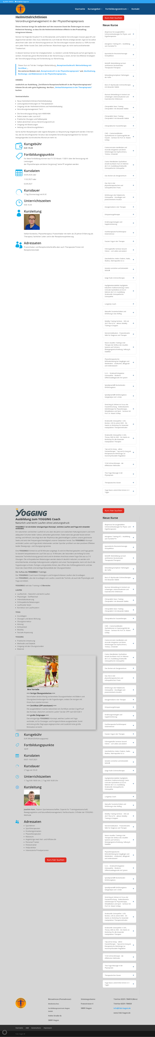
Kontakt (135, 9)
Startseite (80, 9)
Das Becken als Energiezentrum (115, 176)
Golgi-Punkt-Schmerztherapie (115, 278)
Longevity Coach (110, 304)
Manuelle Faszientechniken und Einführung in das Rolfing (115, 312)
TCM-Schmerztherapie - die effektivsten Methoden (114, 464)
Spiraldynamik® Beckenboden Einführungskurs (115, 386)
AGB (27, 1028)
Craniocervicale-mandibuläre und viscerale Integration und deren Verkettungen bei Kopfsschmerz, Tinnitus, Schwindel (116, 150)
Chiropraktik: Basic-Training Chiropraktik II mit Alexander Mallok (117, 117)
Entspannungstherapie (112, 214)
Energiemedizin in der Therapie (115, 207)
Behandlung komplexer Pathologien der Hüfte (117, 76)
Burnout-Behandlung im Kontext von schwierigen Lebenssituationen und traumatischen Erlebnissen (117, 96)
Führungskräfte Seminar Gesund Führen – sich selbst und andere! (116, 250)
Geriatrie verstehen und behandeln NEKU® (116, 269)
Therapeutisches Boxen (113, 483)
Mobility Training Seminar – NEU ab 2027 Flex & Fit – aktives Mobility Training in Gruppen (117, 323)
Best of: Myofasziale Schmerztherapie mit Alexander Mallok (118, 86)
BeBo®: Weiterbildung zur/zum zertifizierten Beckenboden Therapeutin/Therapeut (115, 65)
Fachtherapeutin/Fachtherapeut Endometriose (115, 233)
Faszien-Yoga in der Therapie (115, 241)
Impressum (48, 1028)
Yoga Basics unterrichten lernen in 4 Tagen (117, 491)
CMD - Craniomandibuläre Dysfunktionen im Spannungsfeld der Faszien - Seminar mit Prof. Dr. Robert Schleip (118, 136)
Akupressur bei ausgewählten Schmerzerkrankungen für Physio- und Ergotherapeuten (118, 34)
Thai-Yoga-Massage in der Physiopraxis (114, 474)
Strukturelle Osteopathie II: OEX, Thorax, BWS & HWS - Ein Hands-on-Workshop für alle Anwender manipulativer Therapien (117, 438)
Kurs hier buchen (113, 17)
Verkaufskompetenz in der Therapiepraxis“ (73, 87)
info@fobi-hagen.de (122, 1008)
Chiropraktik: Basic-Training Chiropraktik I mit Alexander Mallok (116, 107)
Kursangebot (94, 9)
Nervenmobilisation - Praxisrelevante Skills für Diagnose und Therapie (117, 334)
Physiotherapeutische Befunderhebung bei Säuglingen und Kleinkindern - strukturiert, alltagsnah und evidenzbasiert (117, 362)
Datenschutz (36, 1028)
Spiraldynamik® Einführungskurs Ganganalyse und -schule (116, 396)
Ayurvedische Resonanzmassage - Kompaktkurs (116, 54)
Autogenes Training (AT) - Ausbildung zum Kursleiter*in (117, 45)
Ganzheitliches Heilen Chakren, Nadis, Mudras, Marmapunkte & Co (117, 260)
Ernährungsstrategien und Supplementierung (113, 223)
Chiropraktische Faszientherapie (115, 126)
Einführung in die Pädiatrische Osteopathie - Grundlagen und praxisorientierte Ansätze (115, 197)
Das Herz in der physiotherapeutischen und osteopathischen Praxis (114, 185)
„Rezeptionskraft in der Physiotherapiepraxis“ (60, 71)
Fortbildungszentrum (116, 9)
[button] (4, 1032)
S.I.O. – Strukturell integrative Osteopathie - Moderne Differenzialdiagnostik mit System (116, 375)
